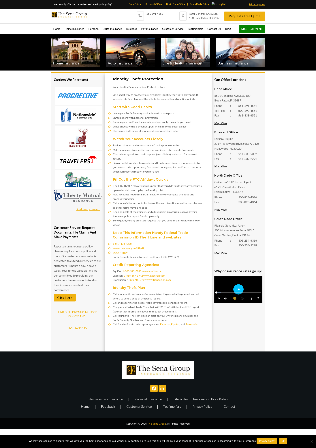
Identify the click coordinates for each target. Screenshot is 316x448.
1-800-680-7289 (136, 279)
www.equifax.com (152, 271)
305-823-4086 (247, 197)
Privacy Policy (202, 406)
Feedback (108, 406)
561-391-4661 (154, 13)
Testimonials (172, 406)
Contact (229, 406)
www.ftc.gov (120, 252)
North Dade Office (175, 4)
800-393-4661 (247, 110)
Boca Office (135, 4)
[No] (311, 441)
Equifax (175, 324)
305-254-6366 (247, 240)
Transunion (191, 324)
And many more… (88, 209)
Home (85, 406)
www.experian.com (154, 275)
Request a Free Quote (244, 16)
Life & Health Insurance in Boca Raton (200, 399)
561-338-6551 (247, 115)
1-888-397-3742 (133, 275)
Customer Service (139, 406)
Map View (220, 123)
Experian (165, 324)
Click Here (64, 298)
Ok (283, 440)
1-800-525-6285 (132, 271)
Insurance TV (77, 328)
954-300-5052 (247, 153)
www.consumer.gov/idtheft (128, 248)
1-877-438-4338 (122, 243)
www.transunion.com (158, 279)
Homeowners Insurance (106, 399)
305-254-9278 (247, 245)
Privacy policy (266, 440)
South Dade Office (199, 4)
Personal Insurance (148, 399)
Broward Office (154, 4)
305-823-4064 (247, 202)
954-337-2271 (247, 158)
